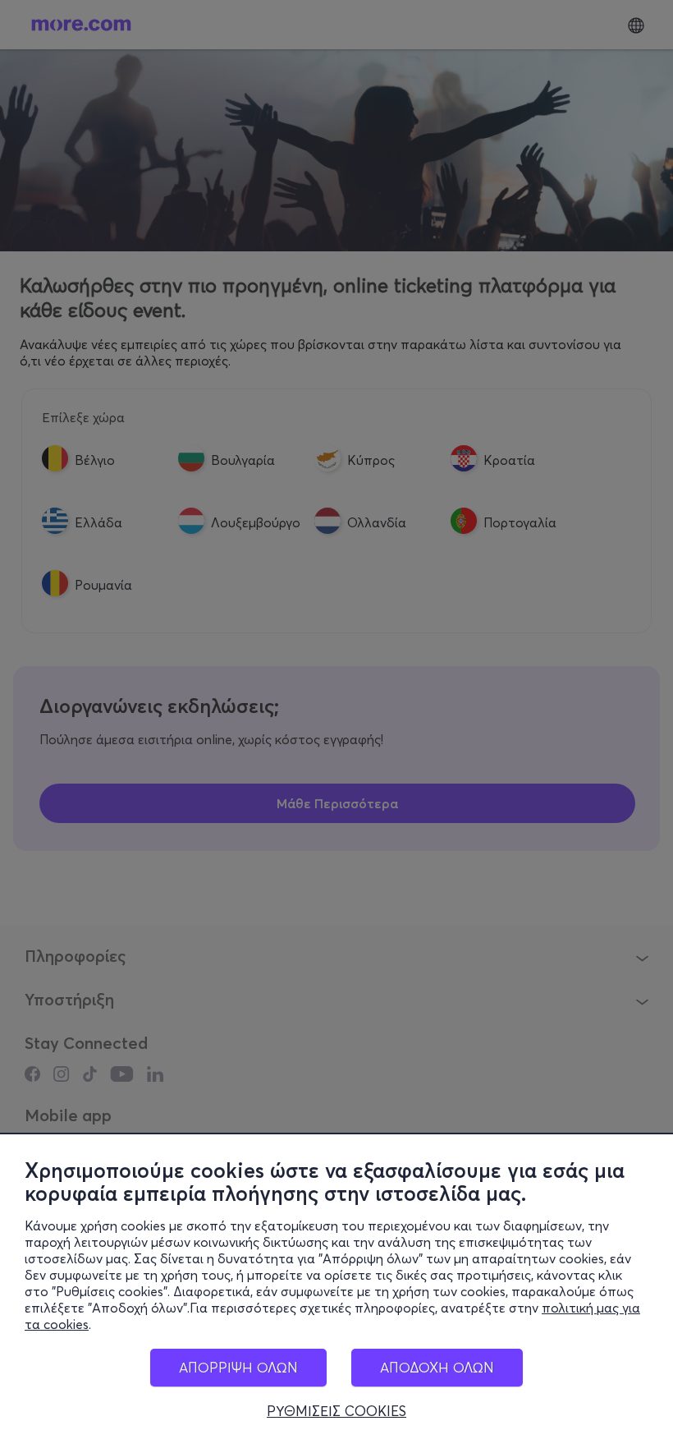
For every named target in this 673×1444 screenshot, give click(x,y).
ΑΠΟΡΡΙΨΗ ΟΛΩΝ (238, 1367)
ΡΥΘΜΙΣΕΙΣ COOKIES (336, 1411)
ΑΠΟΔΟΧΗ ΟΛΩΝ (437, 1367)
